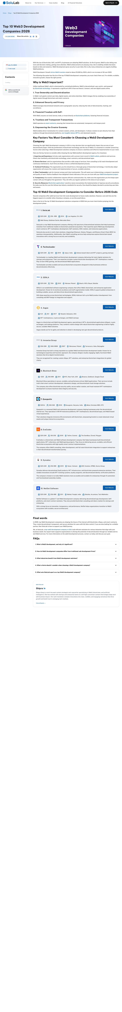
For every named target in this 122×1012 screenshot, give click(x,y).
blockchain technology (42, 88)
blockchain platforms (83, 115)
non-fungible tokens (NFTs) (71, 133)
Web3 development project (109, 174)
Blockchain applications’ (56, 183)
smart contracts (50, 123)
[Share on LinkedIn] (30, 36)
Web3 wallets (94, 156)
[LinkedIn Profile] (45, 588)
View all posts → (41, 603)
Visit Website (109, 209)
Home (4, 13)
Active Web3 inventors (58, 72)
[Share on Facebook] (33, 36)
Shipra (39, 588)
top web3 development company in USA (58, 529)
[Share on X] (36, 36)
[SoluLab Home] (14, 2)
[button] (76, 544)
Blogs (10, 13)
